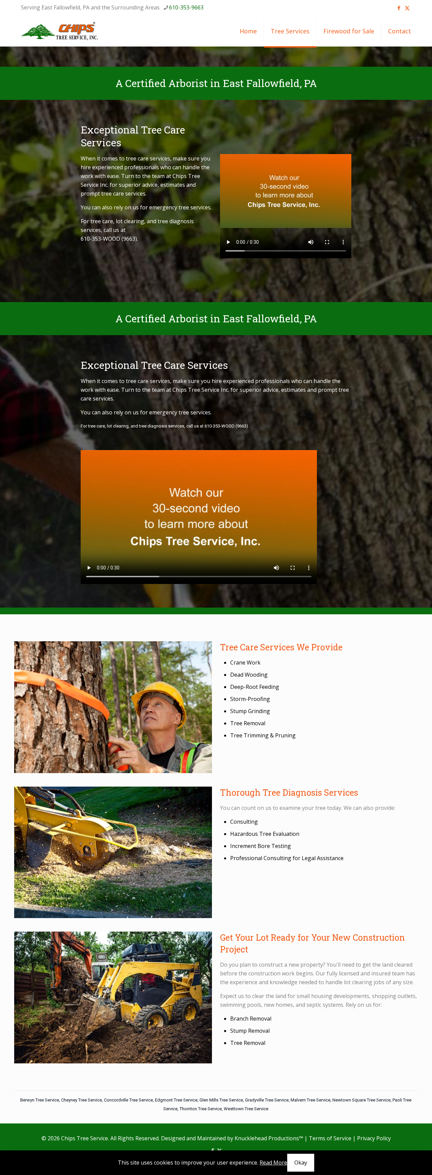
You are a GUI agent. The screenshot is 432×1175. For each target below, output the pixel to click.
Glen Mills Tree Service (221, 1100)
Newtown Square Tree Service (361, 1100)
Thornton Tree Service (201, 1108)
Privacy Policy (374, 1138)
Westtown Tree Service (246, 1108)
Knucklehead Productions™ (269, 1138)
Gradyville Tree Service (267, 1100)
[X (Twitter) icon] (407, 7)
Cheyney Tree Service (81, 1100)
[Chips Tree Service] (60, 31)
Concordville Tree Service (128, 1100)
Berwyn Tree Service (39, 1100)
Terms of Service (330, 1138)
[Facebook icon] (398, 7)
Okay (300, 1162)
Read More (273, 1162)
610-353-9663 (186, 7)
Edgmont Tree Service (176, 1100)
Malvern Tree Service (310, 1100)
